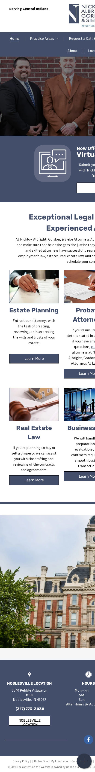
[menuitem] (15, 38)
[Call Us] (84, 763)
